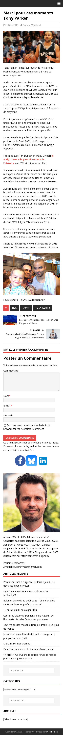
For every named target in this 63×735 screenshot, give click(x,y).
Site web (8, 415)
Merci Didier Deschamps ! (17, 643)
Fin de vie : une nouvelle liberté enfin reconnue (28, 649)
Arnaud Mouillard (32, 24)
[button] (58, 3)
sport (26, 307)
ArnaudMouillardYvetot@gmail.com (22, 566)
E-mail (7, 405)
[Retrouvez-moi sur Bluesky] (32, 464)
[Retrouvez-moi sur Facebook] (20, 464)
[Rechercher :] (31, 670)
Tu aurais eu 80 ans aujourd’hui (20, 609)
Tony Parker (42, 307)
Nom (6, 395)
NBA (14, 307)
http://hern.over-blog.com (35, 555)
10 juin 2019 (12, 24)
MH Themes (52, 731)
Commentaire (10, 370)
